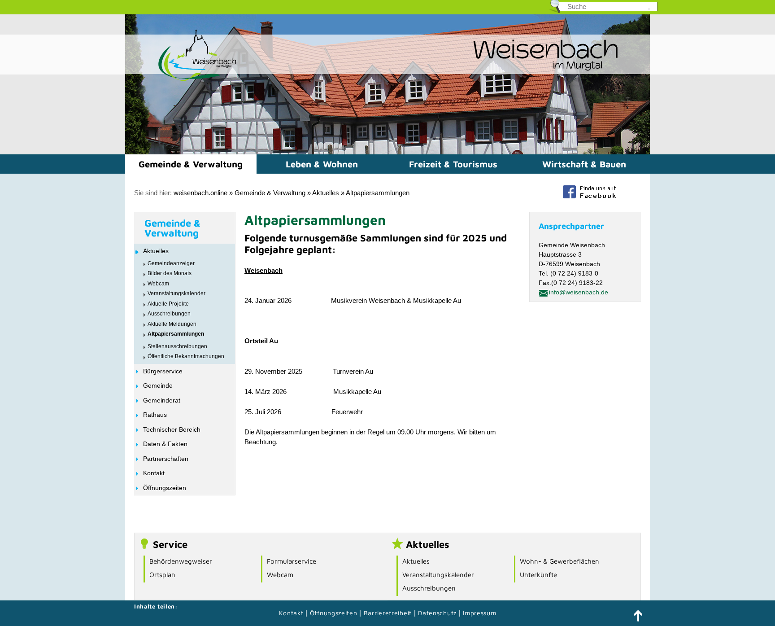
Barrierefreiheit (388, 613)
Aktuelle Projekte (168, 304)
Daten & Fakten (165, 443)
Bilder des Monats (170, 273)
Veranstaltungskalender (176, 293)
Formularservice (291, 561)
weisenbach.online (200, 193)
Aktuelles (325, 193)
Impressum (479, 613)
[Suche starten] (649, 9)
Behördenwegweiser (180, 561)
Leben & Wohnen (322, 164)
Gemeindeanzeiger (171, 263)
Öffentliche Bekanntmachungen (186, 356)
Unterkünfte (538, 574)
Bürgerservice (163, 371)
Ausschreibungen (169, 314)
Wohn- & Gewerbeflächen (559, 561)
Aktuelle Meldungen (172, 324)
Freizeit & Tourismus (453, 164)
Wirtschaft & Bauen (584, 164)
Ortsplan (162, 574)
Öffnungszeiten (164, 487)
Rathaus (155, 414)
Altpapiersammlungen (377, 193)
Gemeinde (158, 385)
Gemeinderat (161, 400)
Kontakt (154, 473)
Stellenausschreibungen (177, 346)
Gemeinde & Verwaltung (191, 164)
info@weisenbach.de (578, 292)
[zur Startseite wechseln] (181, 80)
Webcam (158, 283)
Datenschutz (438, 613)
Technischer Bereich (171, 429)
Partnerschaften (165, 458)
